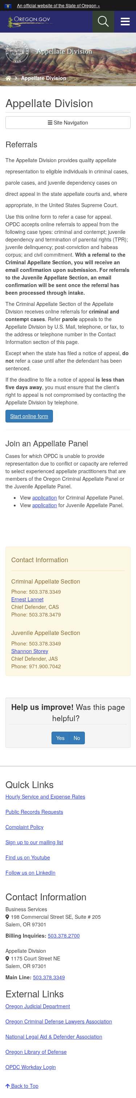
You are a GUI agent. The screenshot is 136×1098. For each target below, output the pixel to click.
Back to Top (24, 1085)
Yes (60, 737)
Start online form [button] (29, 416)
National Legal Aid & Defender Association (53, 1036)
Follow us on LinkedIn (30, 872)
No (77, 737)
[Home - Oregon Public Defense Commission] (8, 77)
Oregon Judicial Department (37, 1006)
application (44, 497)
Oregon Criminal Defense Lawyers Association (58, 1021)
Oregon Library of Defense (36, 1051)
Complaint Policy (24, 826)
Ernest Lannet (27, 599)
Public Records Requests (34, 811)
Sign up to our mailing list (34, 842)
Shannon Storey (29, 651)
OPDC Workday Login (30, 1066)
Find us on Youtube (27, 857)
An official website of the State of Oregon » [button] (58, 5)
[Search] (103, 22)
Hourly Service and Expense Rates (45, 796)
